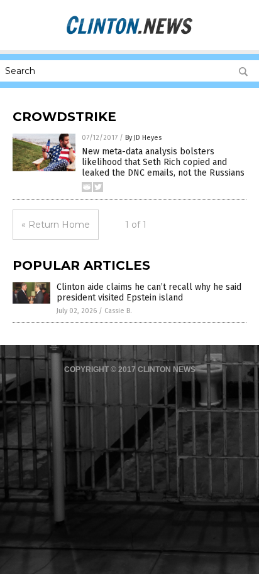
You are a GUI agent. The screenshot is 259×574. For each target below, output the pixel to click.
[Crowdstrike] (129, 32)
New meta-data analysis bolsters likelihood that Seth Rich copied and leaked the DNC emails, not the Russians (163, 162)
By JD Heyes (143, 138)
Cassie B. (118, 311)
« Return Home (55, 224)
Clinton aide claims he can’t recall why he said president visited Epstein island (149, 292)
